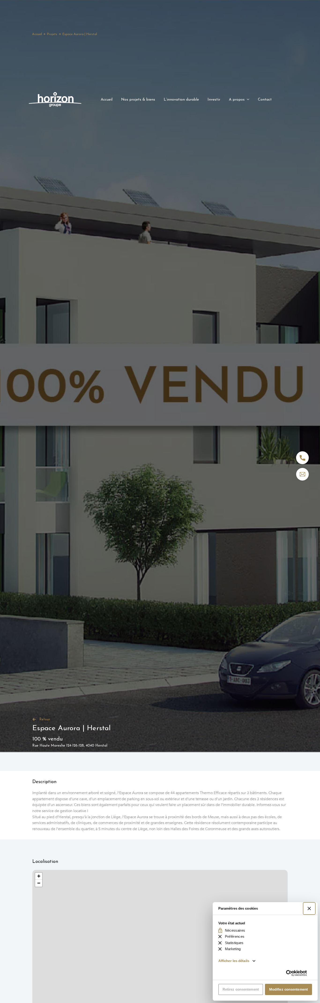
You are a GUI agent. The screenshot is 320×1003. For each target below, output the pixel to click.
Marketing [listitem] (233, 949)
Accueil (37, 34)
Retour (44, 719)
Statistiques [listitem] (234, 943)
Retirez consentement (241, 989)
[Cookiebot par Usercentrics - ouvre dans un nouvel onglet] (296, 973)
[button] (38, 876)
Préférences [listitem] (234, 936)
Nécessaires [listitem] (235, 930)
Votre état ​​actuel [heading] (231, 923)
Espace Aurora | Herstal (79, 34)
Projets (52, 34)
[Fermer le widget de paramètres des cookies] (309, 908)
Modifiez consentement (288, 989)
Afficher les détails (233, 961)
